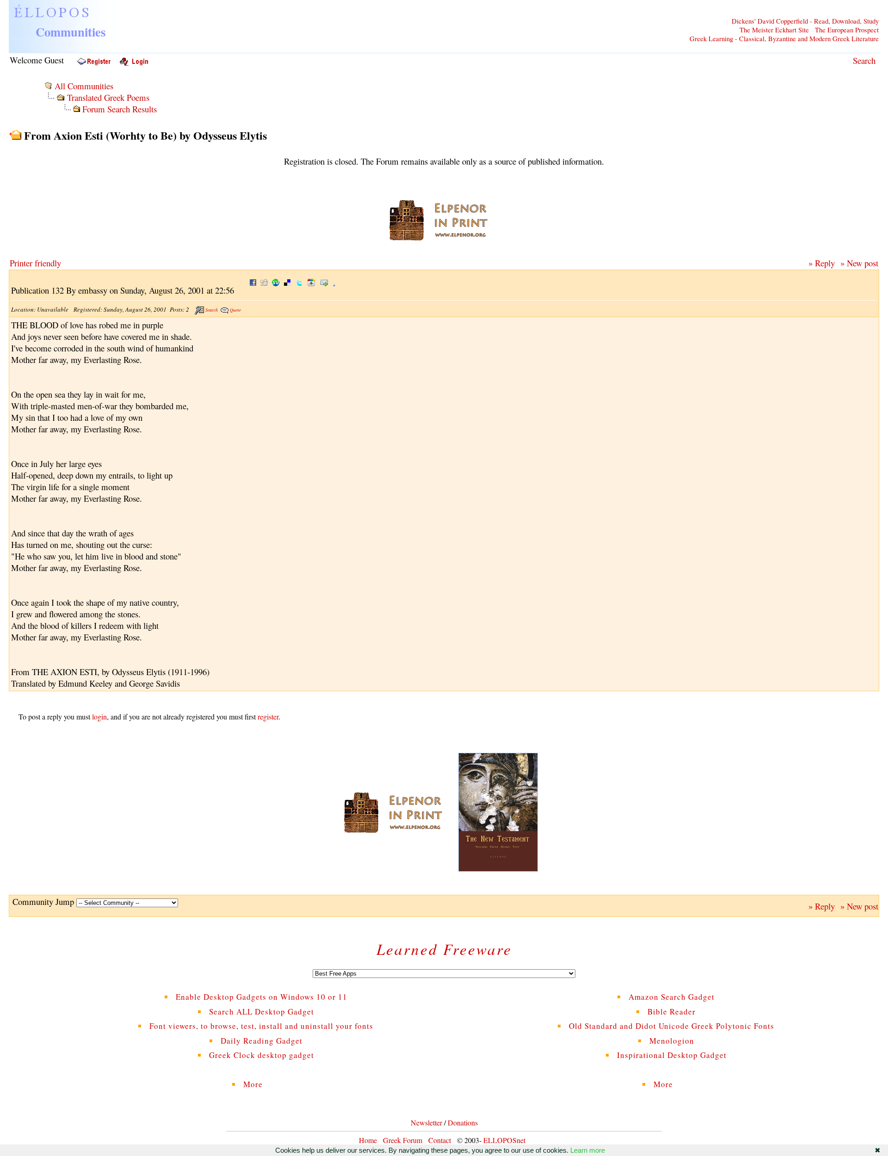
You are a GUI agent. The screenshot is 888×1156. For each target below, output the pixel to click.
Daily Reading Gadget (261, 1040)
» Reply (821, 263)
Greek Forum (402, 1140)
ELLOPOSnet (504, 1140)
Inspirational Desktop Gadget (672, 1055)
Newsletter (426, 1122)
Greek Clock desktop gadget (261, 1055)
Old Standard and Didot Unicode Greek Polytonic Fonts (671, 1026)
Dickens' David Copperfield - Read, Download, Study (805, 21)
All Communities (84, 86)
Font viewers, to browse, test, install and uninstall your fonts (261, 1026)
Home (368, 1140)
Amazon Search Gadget (672, 996)
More (261, 1084)
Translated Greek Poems (108, 97)
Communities (70, 32)
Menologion (671, 1040)
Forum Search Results (119, 109)
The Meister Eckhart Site (774, 29)
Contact (439, 1140)
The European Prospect (847, 29)
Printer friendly (35, 263)
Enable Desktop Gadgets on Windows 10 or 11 (261, 996)
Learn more (587, 1150)
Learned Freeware (444, 949)
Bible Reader (672, 1011)
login (99, 716)
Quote (235, 310)
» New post (859, 263)
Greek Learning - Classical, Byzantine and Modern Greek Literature (784, 38)
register (268, 716)
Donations (463, 1122)
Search (864, 60)
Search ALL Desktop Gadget (261, 1011)
